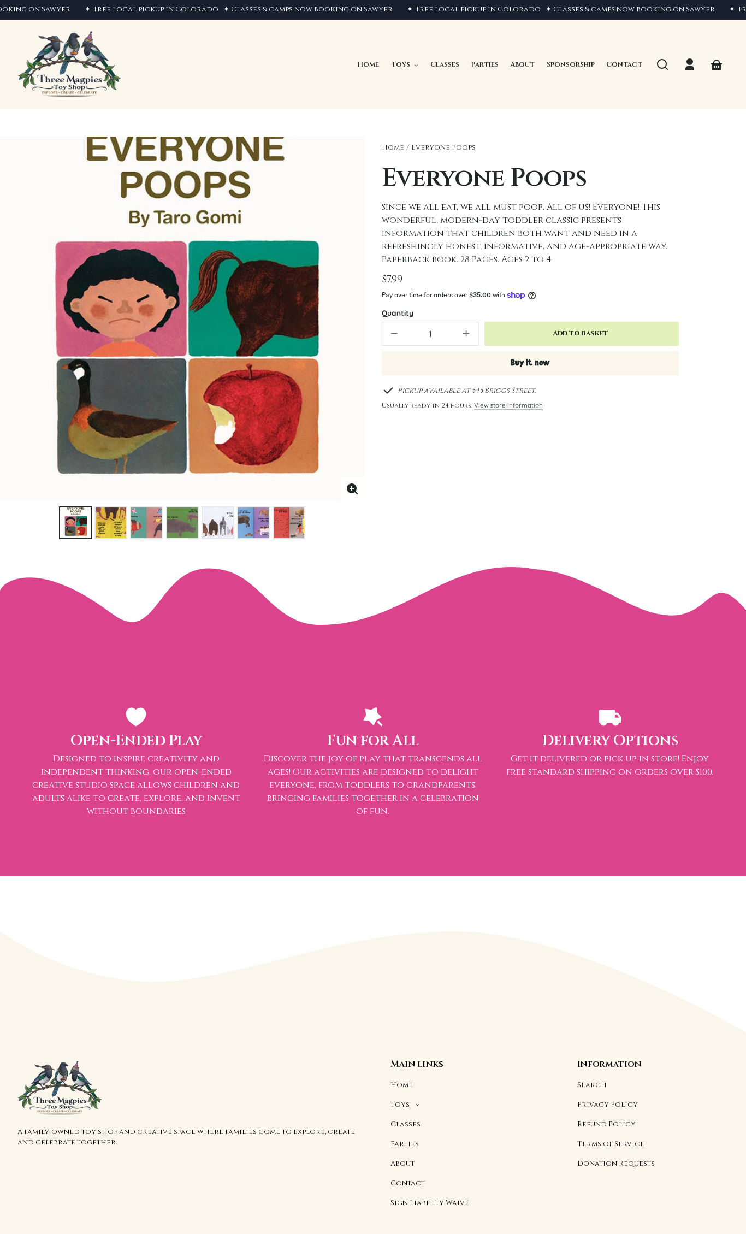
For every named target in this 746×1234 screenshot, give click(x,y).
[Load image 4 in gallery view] (182, 522)
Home (393, 147)
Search (592, 1085)
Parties (404, 1144)
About (402, 1163)
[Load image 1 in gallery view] (75, 522)
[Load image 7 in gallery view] (289, 522)
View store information (508, 405)
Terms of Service (610, 1144)
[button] (662, 64)
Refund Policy (606, 1124)
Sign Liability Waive (429, 1203)
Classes (405, 1124)
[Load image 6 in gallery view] (253, 522)
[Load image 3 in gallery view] (146, 522)
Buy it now (530, 363)
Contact (407, 1183)
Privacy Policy (607, 1104)
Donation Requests (616, 1163)
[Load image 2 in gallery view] (110, 522)
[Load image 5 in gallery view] (218, 522)
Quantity (397, 312)
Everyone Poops (443, 147)
